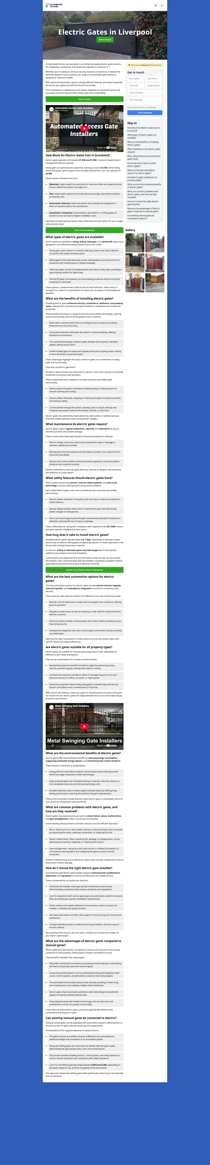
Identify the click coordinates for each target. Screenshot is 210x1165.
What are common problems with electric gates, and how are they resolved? (142, 194)
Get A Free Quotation (84, 230)
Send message (145, 112)
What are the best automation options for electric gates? (141, 171)
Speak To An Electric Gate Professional (84, 570)
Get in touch (105, 39)
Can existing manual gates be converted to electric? (140, 217)
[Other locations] (155, 5)
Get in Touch (85, 99)
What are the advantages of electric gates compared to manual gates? (143, 210)
